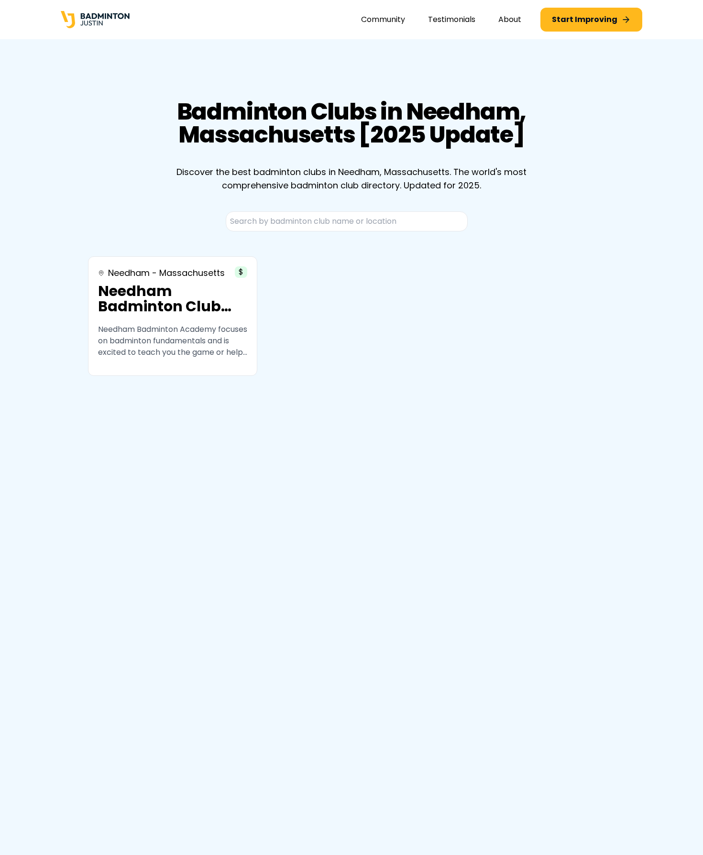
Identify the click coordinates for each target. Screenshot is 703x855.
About (509, 19)
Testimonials (451, 19)
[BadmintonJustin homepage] (95, 20)
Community (383, 19)
